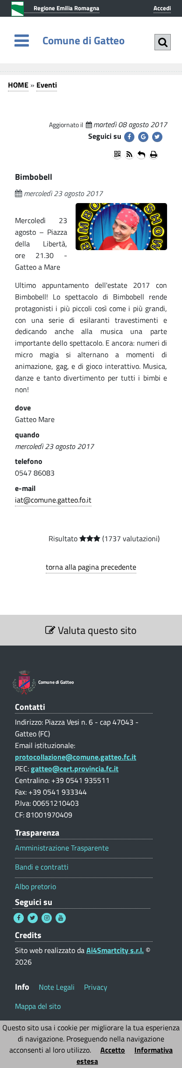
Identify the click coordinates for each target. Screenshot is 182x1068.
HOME (18, 84)
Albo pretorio (35, 886)
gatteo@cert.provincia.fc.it (75, 768)
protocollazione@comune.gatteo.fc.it (75, 756)
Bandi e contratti (42, 867)
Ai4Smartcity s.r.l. (115, 950)
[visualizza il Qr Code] (117, 154)
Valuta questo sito (96, 630)
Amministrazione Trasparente (62, 848)
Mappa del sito (38, 1006)
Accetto (112, 1049)
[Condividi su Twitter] (157, 137)
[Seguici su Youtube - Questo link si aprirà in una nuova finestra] (61, 918)
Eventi (46, 84)
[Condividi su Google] (143, 137)
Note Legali (57, 987)
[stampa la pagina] (153, 154)
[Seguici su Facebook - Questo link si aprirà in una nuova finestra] (19, 918)
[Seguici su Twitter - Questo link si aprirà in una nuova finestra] (33, 918)
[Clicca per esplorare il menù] (21, 40)
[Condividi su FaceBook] (129, 137)
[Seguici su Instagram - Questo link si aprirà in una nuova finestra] (47, 918)
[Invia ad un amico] (141, 154)
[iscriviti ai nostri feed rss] (129, 154)
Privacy (95, 987)
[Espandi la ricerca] (162, 42)
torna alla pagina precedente (91, 566)
